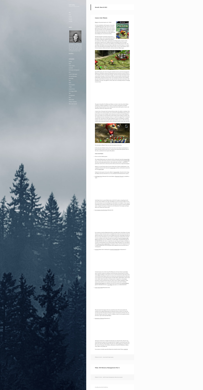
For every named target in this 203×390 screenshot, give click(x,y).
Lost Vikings (110, 284)
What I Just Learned (73, 103)
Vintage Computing (73, 101)
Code (70, 14)
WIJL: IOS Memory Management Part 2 (107, 368)
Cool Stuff (71, 67)
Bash (70, 63)
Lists (70, 80)
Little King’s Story (98, 176)
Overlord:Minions (125, 283)
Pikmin (96, 22)
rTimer (70, 86)
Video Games (71, 99)
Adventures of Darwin (99, 318)
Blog (70, 12)
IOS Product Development (74, 70)
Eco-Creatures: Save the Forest (101, 210)
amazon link (126, 159)
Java (70, 72)
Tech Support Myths (73, 91)
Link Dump (71, 78)
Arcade (70, 61)
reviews (119, 343)
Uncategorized (72, 95)
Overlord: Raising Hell (114, 249)
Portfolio (70, 21)
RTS (101, 26)
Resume (70, 19)
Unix (70, 97)
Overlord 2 (123, 280)
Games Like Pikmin (101, 18)
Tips (69, 93)
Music (70, 82)
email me (126, 349)
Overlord (97, 249)
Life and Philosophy (73, 76)
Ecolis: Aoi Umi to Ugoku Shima (103, 243)
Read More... (71, 53)
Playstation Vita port (119, 176)
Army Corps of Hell (99, 287)
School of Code (72, 89)
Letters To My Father (73, 74)
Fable (99, 274)
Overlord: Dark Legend (99, 283)
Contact (70, 16)
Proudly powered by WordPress (101, 387)
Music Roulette (72, 84)
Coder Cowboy (72, 4)
